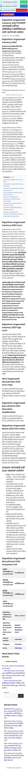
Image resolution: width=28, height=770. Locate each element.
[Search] (21, 696)
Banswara (18, 627)
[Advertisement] (14, 767)
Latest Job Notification (16, 666)
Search (6, 692)
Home (6, 666)
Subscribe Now (22, 10)
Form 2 (22, 616)
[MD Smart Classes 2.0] (7, 14)
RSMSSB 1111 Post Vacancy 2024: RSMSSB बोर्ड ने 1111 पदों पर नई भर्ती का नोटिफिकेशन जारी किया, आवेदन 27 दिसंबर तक (13, 713)
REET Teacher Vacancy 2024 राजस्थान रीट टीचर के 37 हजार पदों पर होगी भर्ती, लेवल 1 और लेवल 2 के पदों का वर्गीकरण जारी (13, 735)
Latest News (6, 668)
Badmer (17, 625)
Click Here (18, 639)
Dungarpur (18, 630)
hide (12, 177)
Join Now (24, 2)
